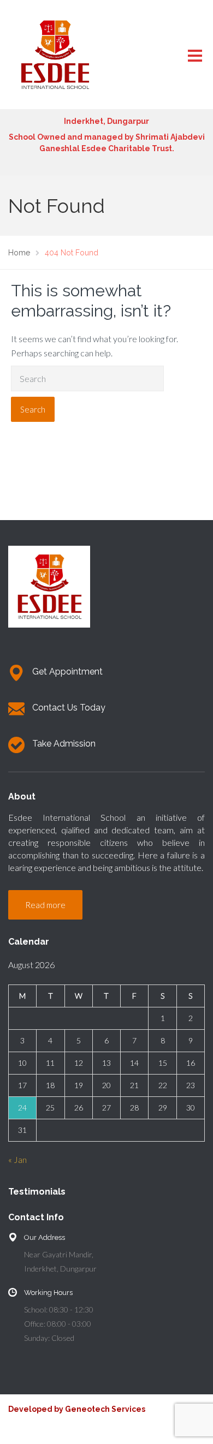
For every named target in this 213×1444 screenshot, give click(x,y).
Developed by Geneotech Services (76, 1409)
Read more (45, 905)
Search (32, 409)
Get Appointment (67, 671)
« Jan (17, 1159)
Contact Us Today (68, 707)
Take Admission (64, 743)
